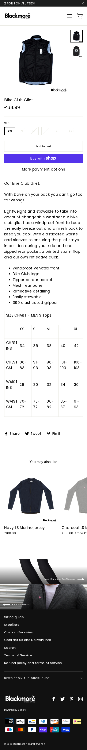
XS (9, 131)
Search (10, 647)
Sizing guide (14, 617)
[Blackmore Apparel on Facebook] (53, 699)
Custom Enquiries (18, 632)
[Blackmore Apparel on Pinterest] (71, 699)
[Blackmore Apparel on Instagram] (80, 699)
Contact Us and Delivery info (27, 640)
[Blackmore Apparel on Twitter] (62, 699)
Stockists (11, 624)
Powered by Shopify (15, 710)
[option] (36, 61)
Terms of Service (18, 655)
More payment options (43, 169)
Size (8, 123)
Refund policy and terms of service (33, 663)
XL (57, 131)
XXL (71, 131)
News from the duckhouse (27, 678)
